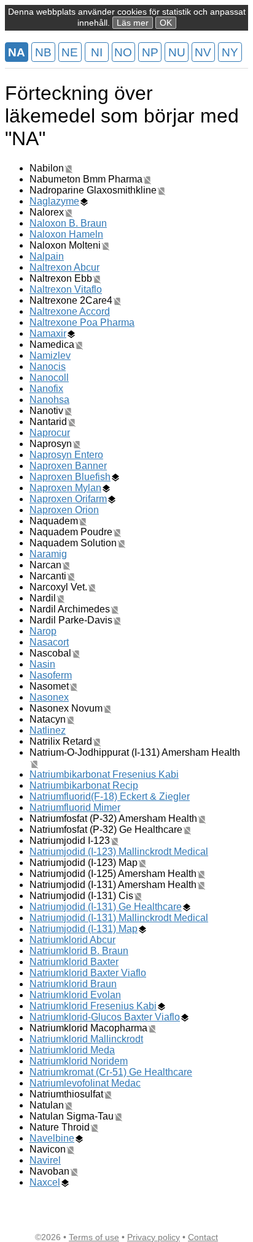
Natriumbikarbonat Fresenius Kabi (104, 774)
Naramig (48, 554)
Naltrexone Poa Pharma (81, 322)
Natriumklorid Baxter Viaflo (87, 973)
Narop (42, 631)
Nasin (42, 664)
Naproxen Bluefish (70, 477)
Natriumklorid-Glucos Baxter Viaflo (104, 1017)
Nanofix (46, 388)
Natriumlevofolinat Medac (85, 1083)
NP (150, 52)
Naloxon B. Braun (68, 223)
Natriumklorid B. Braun (78, 951)
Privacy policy (153, 1237)
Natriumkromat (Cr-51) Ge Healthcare (110, 1072)
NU (176, 52)
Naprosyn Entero (66, 455)
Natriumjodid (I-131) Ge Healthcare (105, 906)
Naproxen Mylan (65, 488)
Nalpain (46, 256)
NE (69, 52)
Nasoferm (50, 675)
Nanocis (47, 366)
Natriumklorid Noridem (78, 1061)
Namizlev (50, 355)
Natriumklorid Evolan (75, 995)
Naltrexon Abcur (64, 267)
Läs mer (133, 23)
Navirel (45, 1160)
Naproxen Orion (64, 510)
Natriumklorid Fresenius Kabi (93, 1006)
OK (166, 23)
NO (123, 52)
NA (16, 52)
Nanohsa (49, 399)
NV (203, 52)
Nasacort (49, 642)
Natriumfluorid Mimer (74, 807)
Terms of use (94, 1237)
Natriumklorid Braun (73, 984)
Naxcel (44, 1182)
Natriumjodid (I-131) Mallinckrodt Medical (118, 918)
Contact (203, 1237)
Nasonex (49, 697)
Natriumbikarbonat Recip (83, 785)
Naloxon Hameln (66, 234)
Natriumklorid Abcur (72, 940)
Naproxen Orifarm (68, 499)
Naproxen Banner (68, 466)
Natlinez (47, 730)
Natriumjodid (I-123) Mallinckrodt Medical (118, 851)
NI (97, 52)
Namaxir (47, 333)
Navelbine (51, 1138)
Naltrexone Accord (69, 311)
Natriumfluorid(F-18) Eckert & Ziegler (109, 796)
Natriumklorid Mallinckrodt (86, 1039)
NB (43, 52)
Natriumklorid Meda (72, 1050)
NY (230, 52)
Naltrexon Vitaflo (65, 289)
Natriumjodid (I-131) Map (83, 929)
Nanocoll (49, 377)
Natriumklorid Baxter (74, 962)
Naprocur (49, 432)
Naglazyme (54, 201)
